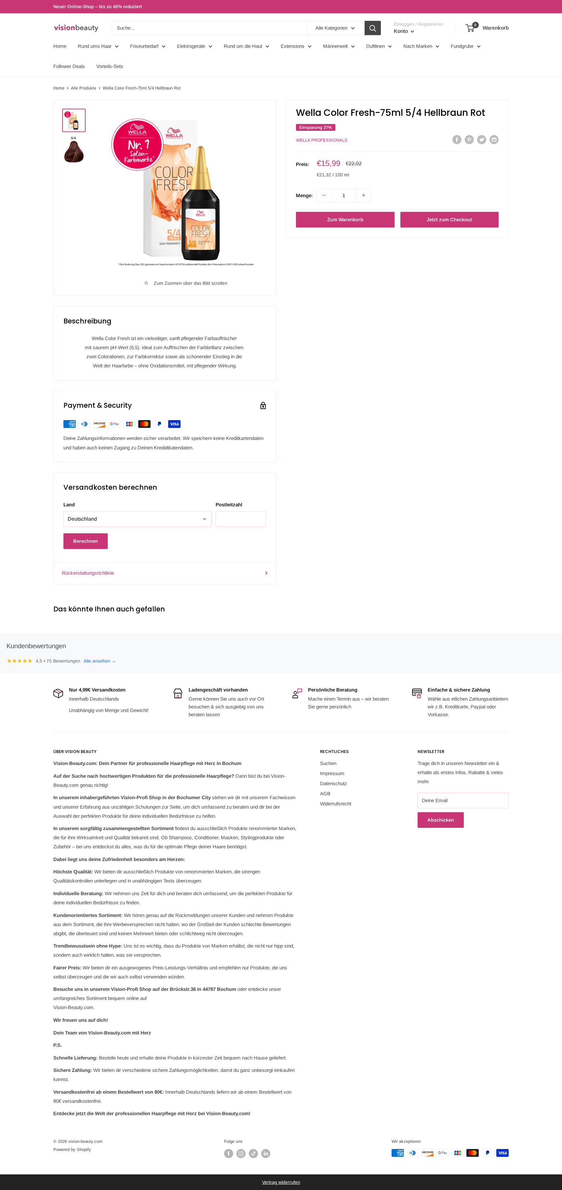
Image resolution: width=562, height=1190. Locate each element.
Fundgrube (462, 46)
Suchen (328, 763)
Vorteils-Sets (109, 66)
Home (59, 46)
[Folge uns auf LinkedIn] (265, 1153)
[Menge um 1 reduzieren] (324, 195)
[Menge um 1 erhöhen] (363, 195)
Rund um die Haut (243, 46)
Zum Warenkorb (345, 219)
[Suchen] (373, 28)
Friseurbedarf (144, 46)
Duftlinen (375, 46)
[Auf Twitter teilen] (481, 139)
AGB (325, 793)
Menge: (304, 195)
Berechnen (85, 541)
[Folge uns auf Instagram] (241, 1153)
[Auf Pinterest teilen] (469, 139)
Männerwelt (335, 46)
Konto (401, 31)
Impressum (332, 773)
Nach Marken (417, 46)
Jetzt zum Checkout (449, 219)
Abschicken (440, 820)
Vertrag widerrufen (281, 1182)
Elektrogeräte (191, 46)
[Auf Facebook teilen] (457, 139)
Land (69, 504)
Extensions (292, 46)
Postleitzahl (229, 504)
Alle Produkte (83, 88)
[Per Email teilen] (494, 139)
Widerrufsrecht (335, 803)
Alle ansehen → (100, 660)
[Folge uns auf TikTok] (253, 1153)
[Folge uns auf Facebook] (228, 1153)
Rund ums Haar (95, 46)
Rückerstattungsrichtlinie (88, 573)
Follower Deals (69, 66)
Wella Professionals (321, 140)
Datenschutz (333, 783)
